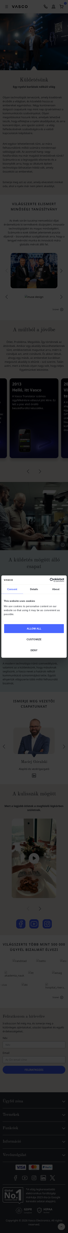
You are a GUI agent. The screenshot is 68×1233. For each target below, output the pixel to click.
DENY (34, 650)
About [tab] (55, 589)
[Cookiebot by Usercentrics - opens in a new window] (49, 580)
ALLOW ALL (34, 628)
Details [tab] (34, 589)
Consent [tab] (12, 589)
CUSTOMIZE (34, 639)
